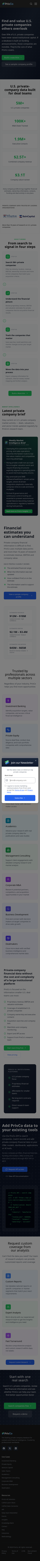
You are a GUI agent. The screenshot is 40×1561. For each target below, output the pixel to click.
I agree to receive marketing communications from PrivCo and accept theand (20, 789)
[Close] (36, 760)
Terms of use (19, 790)
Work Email (9, 775)
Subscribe (19, 798)
